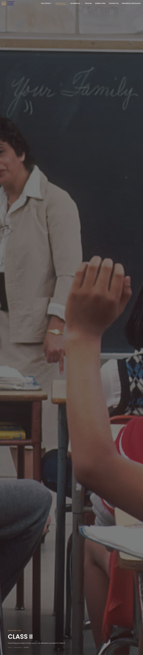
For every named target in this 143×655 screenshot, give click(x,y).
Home (10, 647)
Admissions (18, 647)
